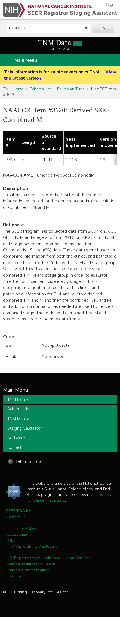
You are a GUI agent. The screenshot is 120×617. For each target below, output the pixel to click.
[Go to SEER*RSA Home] (60, 9)
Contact (14, 447)
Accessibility (17, 534)
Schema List (40, 89)
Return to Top (28, 461)
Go (102, 28)
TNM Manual (18, 419)
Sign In (112, 4)
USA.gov (14, 576)
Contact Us (15, 517)
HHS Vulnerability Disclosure (31, 546)
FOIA (10, 540)
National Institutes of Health (30, 564)
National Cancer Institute (28, 570)
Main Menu (26, 60)
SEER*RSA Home (21, 511)
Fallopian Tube (71, 89)
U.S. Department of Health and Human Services (48, 558)
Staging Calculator (24, 428)
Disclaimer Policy (21, 528)
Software (16, 438)
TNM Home (13, 89)
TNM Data (59, 43)
